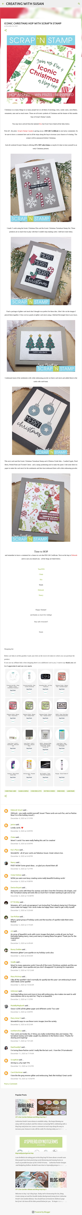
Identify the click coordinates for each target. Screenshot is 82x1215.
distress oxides (49, 791)
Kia (41, 579)
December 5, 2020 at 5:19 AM (22, 925)
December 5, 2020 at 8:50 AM (22, 956)
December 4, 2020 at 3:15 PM (22, 818)
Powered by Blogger (42, 1212)
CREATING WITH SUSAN (25, 4)
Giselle (13, 962)
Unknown (14, 991)
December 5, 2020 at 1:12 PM (22, 999)
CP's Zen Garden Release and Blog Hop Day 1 (31, 1117)
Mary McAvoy (16, 976)
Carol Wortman (17, 1072)
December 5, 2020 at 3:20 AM (22, 910)
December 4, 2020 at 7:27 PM (22, 869)
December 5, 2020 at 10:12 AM (22, 970)
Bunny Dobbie (16, 949)
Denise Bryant (16, 888)
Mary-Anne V (16, 1018)
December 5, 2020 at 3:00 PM (22, 1012)
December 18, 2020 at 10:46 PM (23, 1079)
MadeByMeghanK (17, 1005)
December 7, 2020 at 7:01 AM (22, 1041)
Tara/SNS (41, 569)
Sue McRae (15, 917)
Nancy (41, 595)
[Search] (47, 3)
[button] (5, 30)
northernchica (16, 1031)
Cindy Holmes (16, 875)
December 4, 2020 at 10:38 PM (22, 896)
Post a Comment (10, 1084)
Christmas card (10, 791)
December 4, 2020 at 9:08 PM (22, 881)
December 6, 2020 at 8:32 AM (22, 1024)
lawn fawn (70, 791)
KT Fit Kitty (15, 902)
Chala (41, 574)
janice (13, 824)
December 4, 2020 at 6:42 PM (22, 856)
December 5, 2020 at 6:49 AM (22, 943)
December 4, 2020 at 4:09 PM (22, 831)
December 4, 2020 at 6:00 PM (22, 844)
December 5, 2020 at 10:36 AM (22, 985)
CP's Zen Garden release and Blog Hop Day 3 (30, 1189)
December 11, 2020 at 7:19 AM (22, 1053)
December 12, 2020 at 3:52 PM (22, 1066)
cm (12, 931)
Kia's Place (15, 850)
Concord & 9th (36, 791)
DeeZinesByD (16, 1047)
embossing (61, 791)
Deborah (41, 590)
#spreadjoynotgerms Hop (24, 1153)
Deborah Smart (16, 810)
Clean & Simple (23, 791)
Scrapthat (14, 1060)
